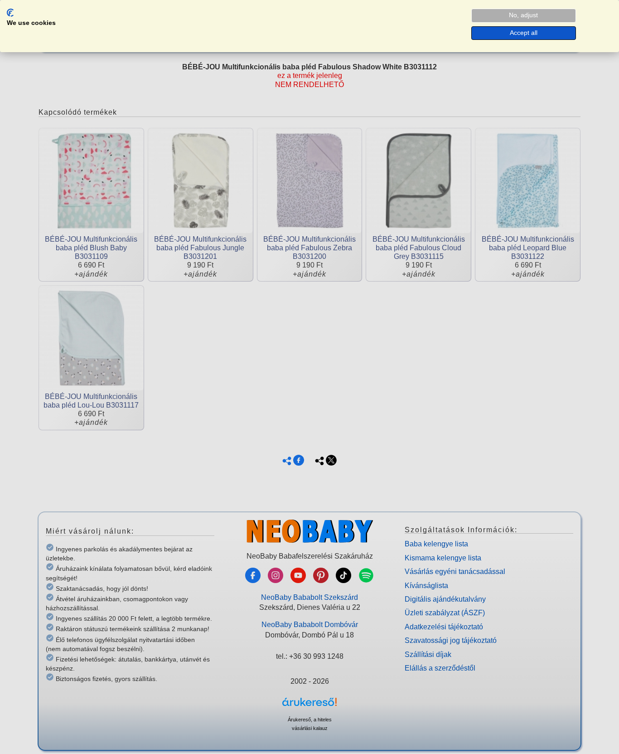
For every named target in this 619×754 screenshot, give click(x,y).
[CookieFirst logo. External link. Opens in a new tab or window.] (10, 13)
